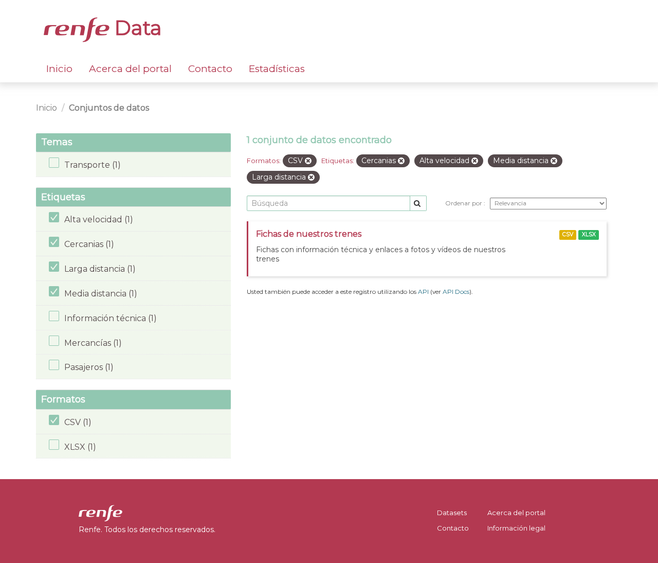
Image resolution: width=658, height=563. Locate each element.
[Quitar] (308, 161)
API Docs (456, 291)
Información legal (516, 528)
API (423, 291)
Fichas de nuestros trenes (308, 234)
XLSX (589, 234)
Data (135, 27)
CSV (567, 234)
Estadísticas (277, 69)
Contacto (210, 69)
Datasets (452, 512)
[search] (418, 204)
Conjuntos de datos (109, 108)
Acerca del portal (130, 69)
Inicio (59, 69)
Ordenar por (464, 203)
